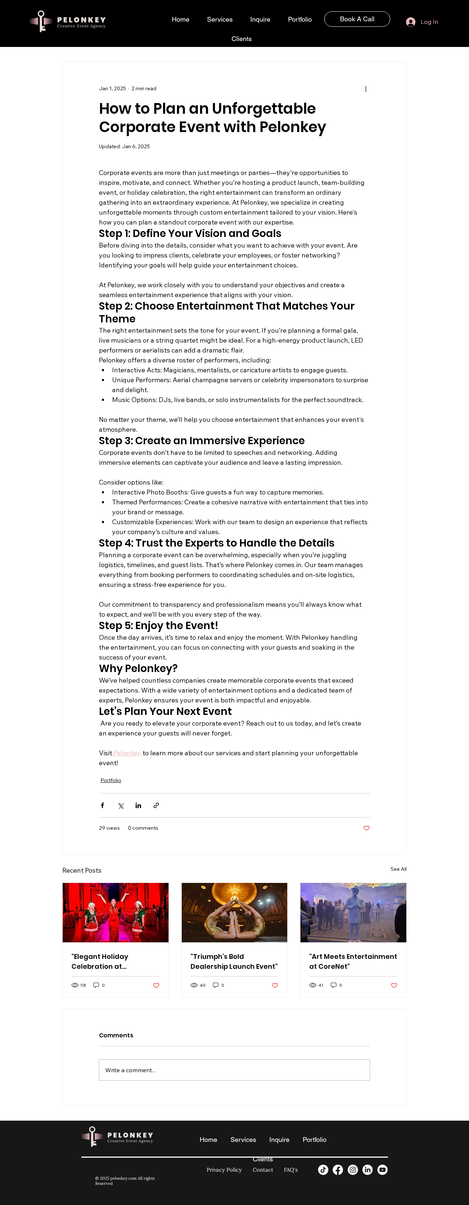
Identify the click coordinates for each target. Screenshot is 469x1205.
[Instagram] (353, 1170)
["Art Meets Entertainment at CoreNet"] (353, 912)
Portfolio (110, 780)
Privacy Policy (224, 1169)
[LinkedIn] (367, 1170)
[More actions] (365, 88)
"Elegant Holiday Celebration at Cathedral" (99, 961)
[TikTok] (323, 1170)
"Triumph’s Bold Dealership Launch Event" (234, 961)
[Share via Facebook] (102, 805)
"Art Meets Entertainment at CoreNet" (353, 961)
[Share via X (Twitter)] (120, 805)
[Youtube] (382, 1170)
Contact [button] (263, 1169)
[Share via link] (156, 805)
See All (399, 869)
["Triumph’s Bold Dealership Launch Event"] (235, 912)
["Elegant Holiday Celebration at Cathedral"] (116, 912)
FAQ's (291, 1169)
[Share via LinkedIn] (138, 805)
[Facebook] (338, 1170)
